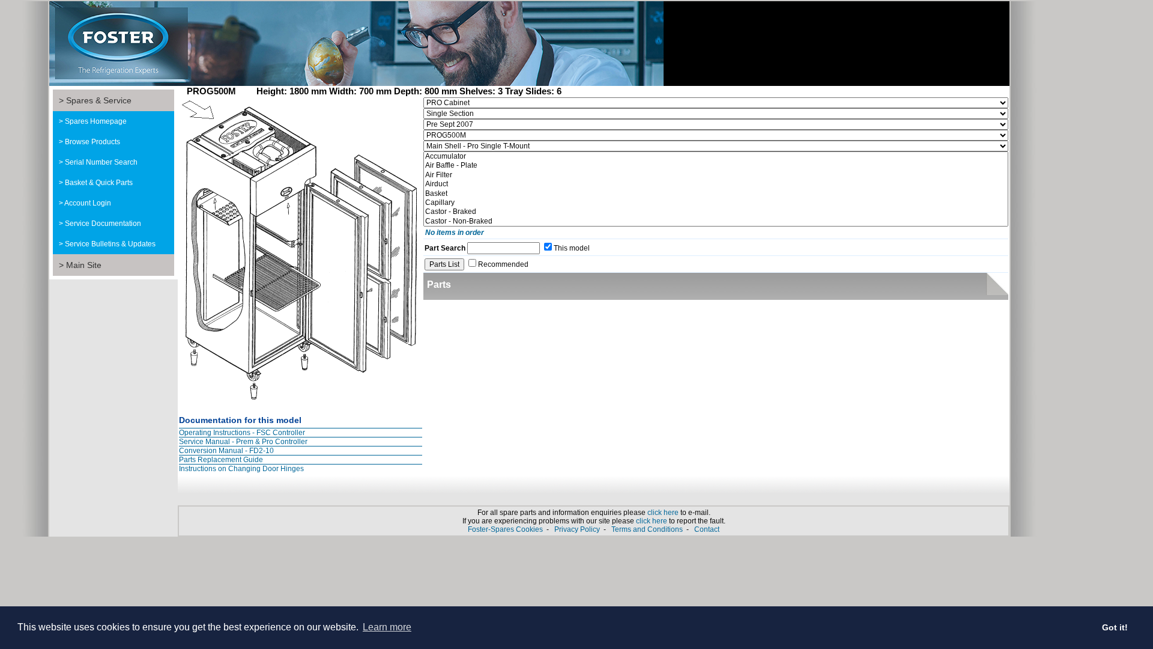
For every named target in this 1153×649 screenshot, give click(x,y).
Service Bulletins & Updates (110, 244)
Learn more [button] (387, 627)
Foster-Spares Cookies (505, 529)
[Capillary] (716, 202)
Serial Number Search (101, 162)
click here (663, 512)
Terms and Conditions (647, 529)
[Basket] (716, 193)
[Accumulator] (716, 156)
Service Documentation (103, 223)
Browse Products (92, 142)
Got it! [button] (1115, 627)
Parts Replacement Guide (221, 460)
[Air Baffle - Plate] (716, 165)
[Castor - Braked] (716, 211)
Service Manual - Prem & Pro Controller (243, 441)
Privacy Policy (577, 529)
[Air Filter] (716, 175)
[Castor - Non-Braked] (716, 221)
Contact (706, 529)
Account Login (87, 203)
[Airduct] (716, 184)
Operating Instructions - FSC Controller (242, 432)
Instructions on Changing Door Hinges (241, 469)
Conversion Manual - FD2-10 (226, 450)
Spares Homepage (96, 121)
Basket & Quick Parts (99, 182)
